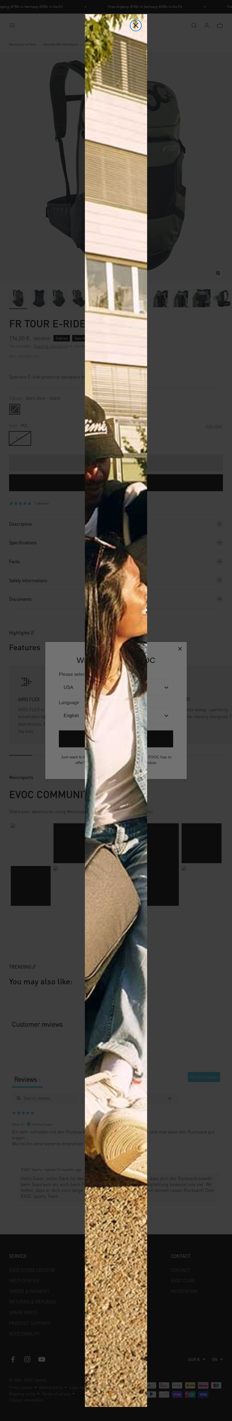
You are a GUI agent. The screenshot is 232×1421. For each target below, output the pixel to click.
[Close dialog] (135, 25)
